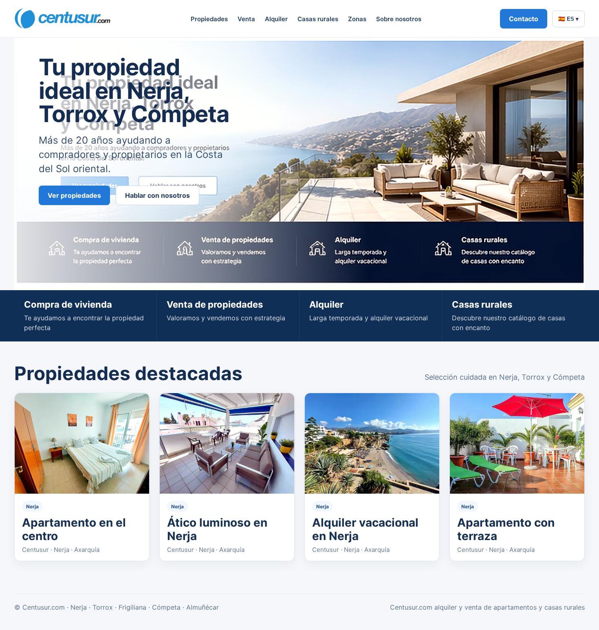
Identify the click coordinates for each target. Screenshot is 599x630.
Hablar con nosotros (157, 195)
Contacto (523, 19)
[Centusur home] (63, 19)
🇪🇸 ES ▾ (568, 19)
